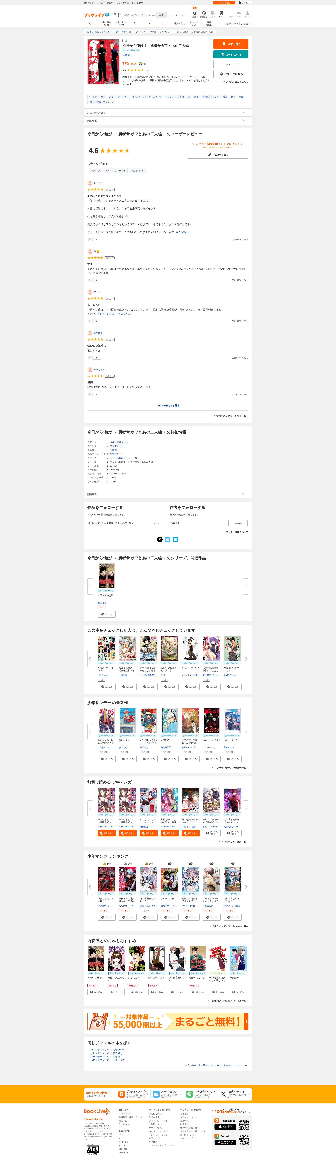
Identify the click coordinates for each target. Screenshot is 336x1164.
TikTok (122, 1145)
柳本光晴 (123, 747)
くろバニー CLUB (191, 667)
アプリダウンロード (158, 1120)
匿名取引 (98, 332)
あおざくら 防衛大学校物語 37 (106, 741)
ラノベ (165, 23)
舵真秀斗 (152, 674)
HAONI (196, 674)
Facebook (123, 1152)
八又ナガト (124, 905)
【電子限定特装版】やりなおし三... (211, 670)
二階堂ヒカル (104, 747)
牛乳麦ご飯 (208, 905)
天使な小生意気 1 (116, 979)
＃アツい (95, 170)
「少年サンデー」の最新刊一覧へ (231, 767)
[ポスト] (160, 539)
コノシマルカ (209, 747)
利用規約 (184, 1124)
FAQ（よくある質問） (159, 1131)
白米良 (192, 905)
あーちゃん (99, 183)
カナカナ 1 (235, 977)
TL (150, 23)
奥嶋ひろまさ (230, 674)
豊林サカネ (229, 747)
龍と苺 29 (124, 740)
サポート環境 (155, 1127)
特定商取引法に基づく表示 (192, 1131)
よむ (184, 674)
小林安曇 (123, 674)
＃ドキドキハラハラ (115, 170)
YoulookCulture (168, 826)
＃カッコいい (138, 170)
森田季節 (207, 674)
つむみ (227, 905)
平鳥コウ (186, 826)
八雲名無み (229, 826)
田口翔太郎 (103, 674)
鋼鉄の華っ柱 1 (156, 977)
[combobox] (140, 15)
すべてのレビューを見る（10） (232, 415)
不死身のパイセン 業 (106, 669)
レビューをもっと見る (168, 405)
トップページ (125, 1113)
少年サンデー (117, 453)
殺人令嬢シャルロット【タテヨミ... (190, 822)
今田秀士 (217, 674)
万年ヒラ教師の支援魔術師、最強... (211, 822)
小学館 (113, 450)
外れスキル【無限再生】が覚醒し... (127, 901)
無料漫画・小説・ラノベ (130, 1117)
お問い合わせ (155, 1138)
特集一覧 (123, 1120)
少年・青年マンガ (106, 23)
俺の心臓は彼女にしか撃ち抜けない (217, 980)
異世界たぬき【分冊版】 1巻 (126, 669)
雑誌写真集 (209, 23)
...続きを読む (181, 232)
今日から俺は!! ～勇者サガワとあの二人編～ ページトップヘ (215, 1065)
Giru (189, 674)
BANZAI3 (215, 826)
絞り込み (117, 15)
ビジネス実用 (194, 23)
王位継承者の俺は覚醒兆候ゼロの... (106, 822)
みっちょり (99, 369)
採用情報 (184, 1120)
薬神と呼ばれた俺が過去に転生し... (169, 822)
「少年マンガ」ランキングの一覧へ (230, 926)
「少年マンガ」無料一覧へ (234, 841)
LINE (121, 1134)
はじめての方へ (232, 23)
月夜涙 (143, 674)
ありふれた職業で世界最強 (190, 900)
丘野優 (115, 905)
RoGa (184, 905)
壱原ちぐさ (187, 747)
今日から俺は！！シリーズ (123, 457)
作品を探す (154, 1117)
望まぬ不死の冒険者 (106, 900)
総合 (91, 23)
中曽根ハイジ (104, 905)
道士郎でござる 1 (197, 979)
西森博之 (127, 55)
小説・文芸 (179, 23)
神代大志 (135, 905)
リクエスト (154, 1141)
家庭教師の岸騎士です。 (232, 669)
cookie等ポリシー (188, 1134)
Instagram (123, 1141)
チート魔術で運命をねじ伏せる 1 (149, 669)
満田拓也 (144, 747)
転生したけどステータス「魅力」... (148, 822)
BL (135, 23)
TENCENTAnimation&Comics (112, 826)
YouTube (123, 1148)
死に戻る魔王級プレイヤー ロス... (232, 822)
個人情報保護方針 (188, 1127)
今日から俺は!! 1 (106, 595)
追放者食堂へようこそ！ (232, 900)
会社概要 (184, 1113)
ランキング (124, 1124)
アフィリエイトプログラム (161, 1145)
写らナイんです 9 (211, 740)
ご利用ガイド (246, 23)
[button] (107, 614)
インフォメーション (158, 1134)
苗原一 (206, 826)
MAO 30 (165, 740)
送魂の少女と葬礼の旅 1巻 (169, 669)
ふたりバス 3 (230, 740)
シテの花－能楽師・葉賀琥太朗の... (190, 742)
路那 (163, 674)
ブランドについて (188, 1117)
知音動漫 (144, 826)
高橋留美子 (166, 747)
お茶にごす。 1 (136, 977)
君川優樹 (236, 905)
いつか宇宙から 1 (177, 979)
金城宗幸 (165, 905)
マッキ (97, 291)
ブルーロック (167, 898)
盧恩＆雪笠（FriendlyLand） (153, 905)
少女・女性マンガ (120, 23)
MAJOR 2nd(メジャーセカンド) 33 (148, 741)
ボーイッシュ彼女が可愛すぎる (211, 900)
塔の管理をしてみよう (148, 900)
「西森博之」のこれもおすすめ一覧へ (229, 1000)
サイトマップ (186, 1138)
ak (237, 826)
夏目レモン (197, 826)
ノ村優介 (175, 905)
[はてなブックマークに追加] (175, 541)
